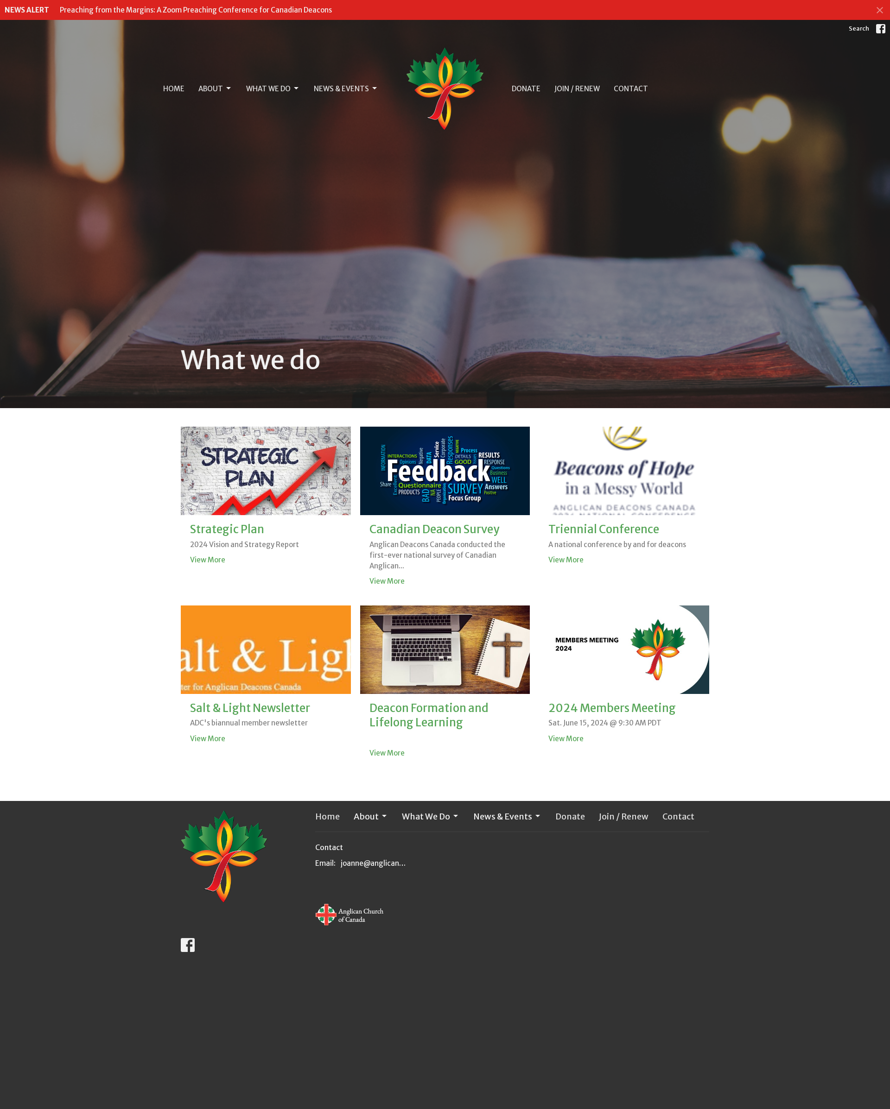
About (210, 88)
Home (173, 88)
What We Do (268, 88)
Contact (631, 88)
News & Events (341, 88)
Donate (526, 88)
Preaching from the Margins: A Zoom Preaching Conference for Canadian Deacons (196, 10)
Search (859, 28)
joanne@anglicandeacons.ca (374, 863)
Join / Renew (577, 88)
